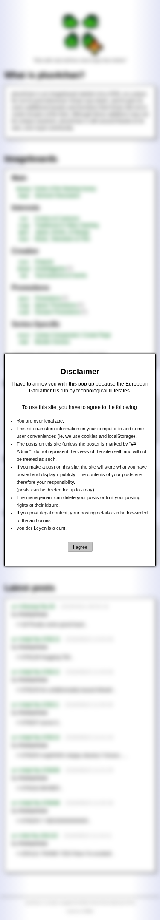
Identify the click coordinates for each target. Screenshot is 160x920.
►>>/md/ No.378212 (36, 672)
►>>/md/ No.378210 (36, 738)
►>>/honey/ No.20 (33, 607)
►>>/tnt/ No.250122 (35, 836)
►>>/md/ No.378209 (36, 770)
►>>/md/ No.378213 (36, 639)
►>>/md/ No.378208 (36, 803)
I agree (80, 547)
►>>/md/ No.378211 (35, 705)
